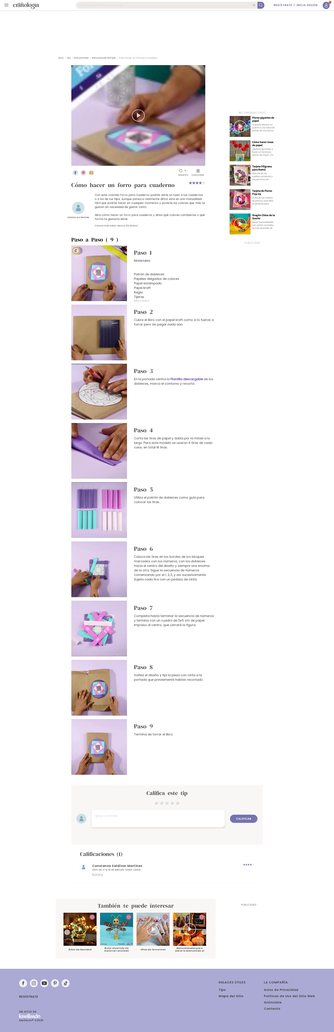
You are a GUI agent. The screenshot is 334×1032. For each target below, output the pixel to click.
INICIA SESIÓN (307, 5)
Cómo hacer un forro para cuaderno (138, 57)
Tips (69, 57)
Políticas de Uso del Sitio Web (289, 996)
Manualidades (81, 57)
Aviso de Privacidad (281, 990)
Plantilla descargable (186, 379)
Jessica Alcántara (78, 217)
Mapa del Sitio (231, 996)
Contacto (272, 1008)
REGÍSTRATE (283, 5)
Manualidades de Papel (104, 57)
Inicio (60, 57)
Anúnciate (273, 1002)
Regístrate (28, 996)
